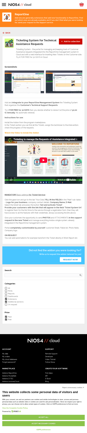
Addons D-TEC (7, 379)
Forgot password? (9, 362)
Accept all (43, 417)
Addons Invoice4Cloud (10, 381)
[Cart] (81, 5)
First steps (49, 373)
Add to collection (70, 41)
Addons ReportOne (9, 373)
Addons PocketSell (9, 376)
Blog (47, 381)
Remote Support (51, 354)
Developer (49, 356)
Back (6, 33)
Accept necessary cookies (43, 423)
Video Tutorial (50, 359)
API (46, 376)
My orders (6, 356)
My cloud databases (9, 359)
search (80, 275)
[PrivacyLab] (16, 411)
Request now (70, 259)
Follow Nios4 (50, 362)
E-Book (48, 379)
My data (5, 354)
